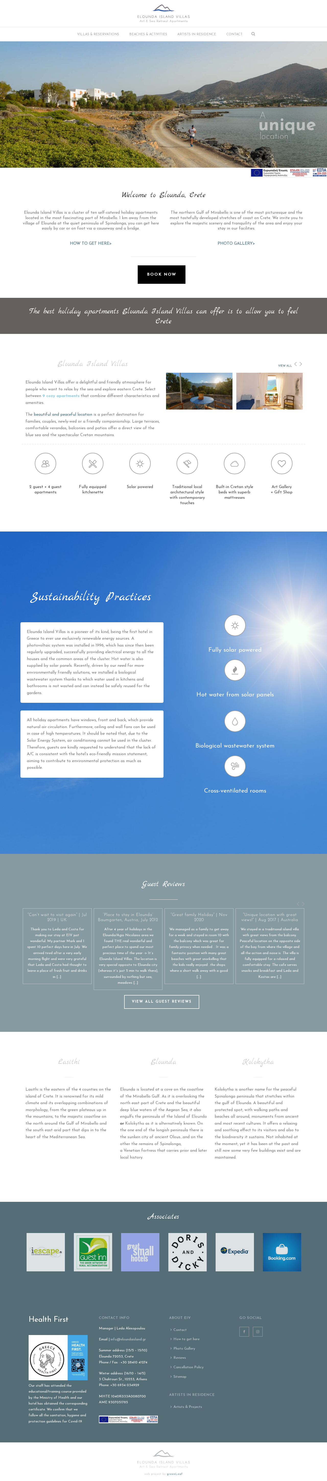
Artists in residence (196, 34)
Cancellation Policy (188, 1367)
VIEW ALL (285, 366)
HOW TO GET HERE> (91, 244)
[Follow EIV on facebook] (244, 1332)
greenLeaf (175, 1474)
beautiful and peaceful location (63, 415)
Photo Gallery (184, 1349)
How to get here (186, 1339)
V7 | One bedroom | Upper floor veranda (269, 408)
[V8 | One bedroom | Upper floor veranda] (188, 393)
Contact (234, 34)
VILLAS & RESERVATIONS (98, 34)
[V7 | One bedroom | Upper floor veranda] (258, 393)
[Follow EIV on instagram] (258, 1332)
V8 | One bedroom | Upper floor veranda (199, 408)
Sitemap (179, 1377)
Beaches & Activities (148, 34)
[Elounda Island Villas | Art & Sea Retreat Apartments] (163, 13)
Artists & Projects (187, 1407)
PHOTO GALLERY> (236, 244)
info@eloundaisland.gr (128, 1339)
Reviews (179, 1358)
